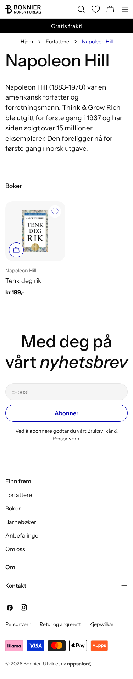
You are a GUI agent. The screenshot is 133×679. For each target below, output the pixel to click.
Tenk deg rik (23, 280)
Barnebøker (20, 521)
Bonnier (31, 664)
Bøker (13, 508)
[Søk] (81, 9)
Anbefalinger (22, 535)
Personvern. (66, 438)
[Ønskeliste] (96, 9)
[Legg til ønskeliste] (54, 211)
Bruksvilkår (100, 431)
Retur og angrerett (60, 624)
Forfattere (57, 41)
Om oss (15, 548)
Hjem (27, 41)
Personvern (18, 624)
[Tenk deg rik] (35, 231)
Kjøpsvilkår (101, 624)
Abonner (66, 413)
